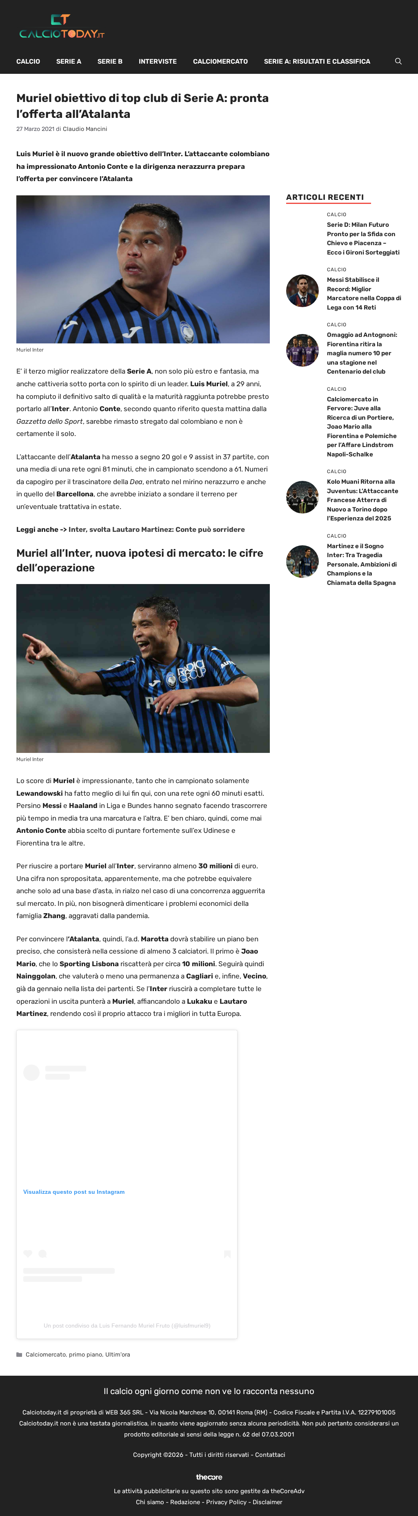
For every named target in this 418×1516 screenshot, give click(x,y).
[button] (398, 61)
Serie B (110, 61)
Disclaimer (267, 1502)
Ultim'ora (117, 1354)
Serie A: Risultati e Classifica (317, 61)
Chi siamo (150, 1502)
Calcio (28, 61)
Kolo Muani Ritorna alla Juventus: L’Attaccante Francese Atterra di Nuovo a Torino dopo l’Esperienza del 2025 (362, 500)
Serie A (68, 61)
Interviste (158, 61)
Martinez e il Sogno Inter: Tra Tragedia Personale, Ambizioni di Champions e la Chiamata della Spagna (362, 564)
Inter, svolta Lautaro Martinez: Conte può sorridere (157, 529)
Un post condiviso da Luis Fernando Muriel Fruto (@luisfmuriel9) (127, 1325)
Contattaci (270, 1454)
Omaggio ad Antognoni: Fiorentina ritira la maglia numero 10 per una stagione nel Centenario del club (362, 353)
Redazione (185, 1502)
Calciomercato (220, 61)
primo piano (85, 1354)
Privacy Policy (226, 1502)
